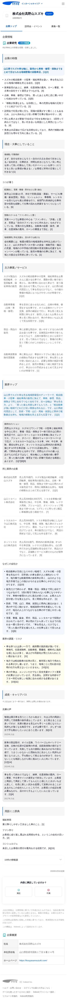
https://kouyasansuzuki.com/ (33, 960)
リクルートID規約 (9, 996)
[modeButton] (32, 4)
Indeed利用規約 (27, 996)
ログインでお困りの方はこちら (37, 988)
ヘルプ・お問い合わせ (11, 988)
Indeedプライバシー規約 (43, 992)
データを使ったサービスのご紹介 (16, 992)
